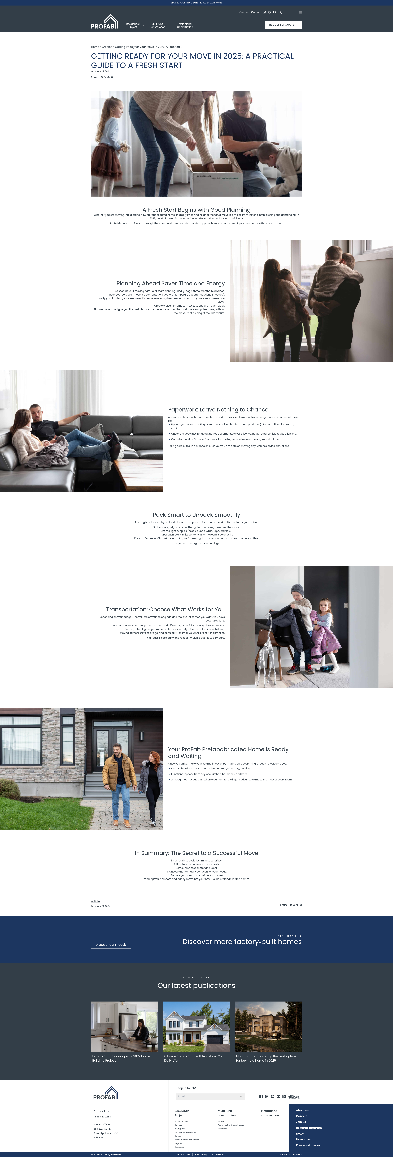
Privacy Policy (201, 1154)
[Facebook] (102, 77)
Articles (107, 47)
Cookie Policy (218, 1154)
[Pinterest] (108, 77)
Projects (178, 1143)
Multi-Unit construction (227, 1113)
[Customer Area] (269, 12)
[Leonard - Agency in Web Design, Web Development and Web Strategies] (297, 1154)
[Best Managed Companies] (294, 1096)
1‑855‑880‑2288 (102, 1116)
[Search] (280, 12)
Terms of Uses (183, 1154)
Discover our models (111, 944)
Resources (179, 1147)
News (300, 1133)
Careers (301, 1116)
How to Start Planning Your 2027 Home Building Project (121, 1058)
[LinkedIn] (284, 1096)
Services (178, 1125)
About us (302, 1110)
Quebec (244, 12)
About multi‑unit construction (231, 1125)
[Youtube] (278, 1096)
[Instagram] (266, 1096)
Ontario (255, 12)
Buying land (180, 1128)
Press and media (308, 1145)
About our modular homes (187, 1139)
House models (181, 1121)
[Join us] (264, 12)
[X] (105, 77)
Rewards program (309, 1127)
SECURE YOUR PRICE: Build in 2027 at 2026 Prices (196, 2)
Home (95, 47)
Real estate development (186, 1132)
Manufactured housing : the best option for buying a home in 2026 (266, 1058)
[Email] (112, 77)
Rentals (178, 1136)
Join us (301, 1122)
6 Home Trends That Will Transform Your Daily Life (194, 1058)
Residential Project (182, 1113)
